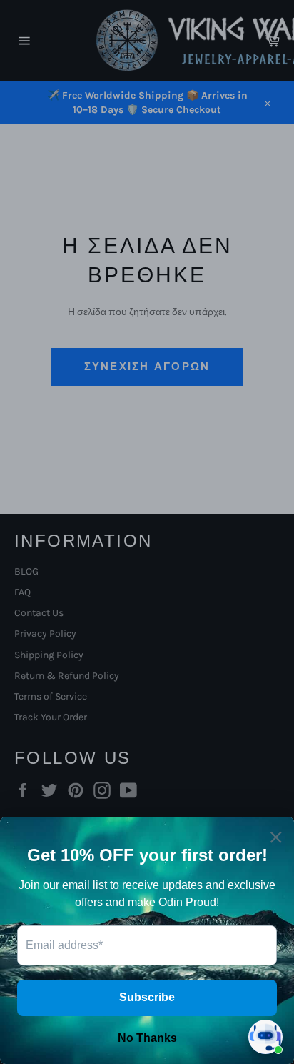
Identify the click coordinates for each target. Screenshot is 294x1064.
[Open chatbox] (265, 1037)
